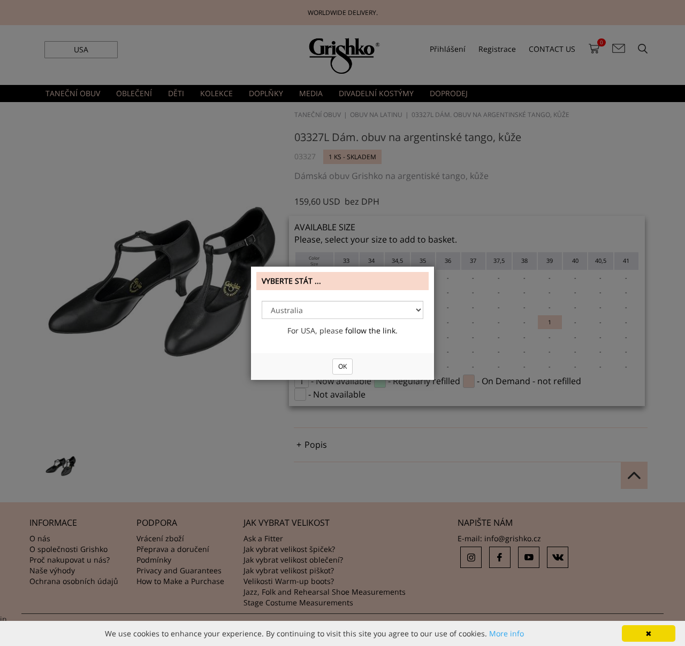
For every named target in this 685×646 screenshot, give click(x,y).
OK (342, 366)
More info (506, 633)
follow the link (370, 330)
